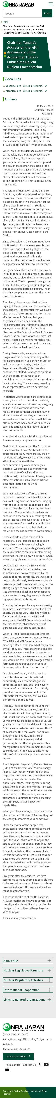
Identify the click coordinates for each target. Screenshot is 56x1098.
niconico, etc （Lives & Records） (25, 91)
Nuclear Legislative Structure (23, 970)
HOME (6, 21)
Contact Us (29, 1065)
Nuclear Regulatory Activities (23, 980)
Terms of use (12, 1065)
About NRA (11, 961)
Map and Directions (17, 1056)
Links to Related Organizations (24, 999)
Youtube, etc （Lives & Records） (25, 86)
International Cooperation (22, 990)
